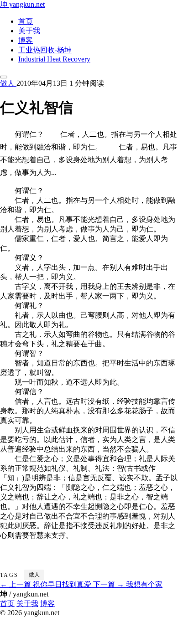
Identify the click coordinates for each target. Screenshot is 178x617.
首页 (25, 21)
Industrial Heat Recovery (54, 59)
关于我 (29, 31)
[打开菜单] (3, 77)
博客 (25, 40)
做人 (8, 83)
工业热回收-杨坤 (45, 50)
